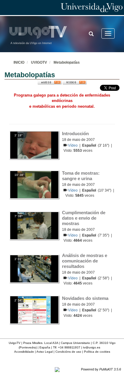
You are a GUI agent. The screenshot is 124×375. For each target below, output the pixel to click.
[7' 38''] (34, 226)
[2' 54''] (34, 310)
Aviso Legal (44, 351)
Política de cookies (97, 351)
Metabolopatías (67, 62)
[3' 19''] (34, 145)
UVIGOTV (39, 62)
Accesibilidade (24, 351)
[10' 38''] (34, 184)
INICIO (19, 62)
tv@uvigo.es (91, 347)
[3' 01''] (34, 268)
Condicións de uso (68, 351)
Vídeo (73, 145)
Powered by (101, 369)
